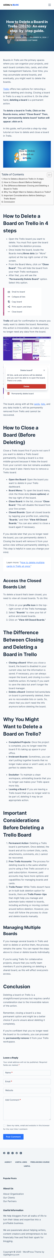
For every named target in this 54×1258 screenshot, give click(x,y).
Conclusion (9, 202)
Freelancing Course (39, 1162)
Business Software (28, 40)
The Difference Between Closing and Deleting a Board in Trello (26, 187)
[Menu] (49, 5)
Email (8, 1081)
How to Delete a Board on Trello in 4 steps (23, 179)
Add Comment (13, 1100)
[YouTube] (21, 1153)
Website (9, 1090)
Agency (8, 1162)
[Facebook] (4, 1153)
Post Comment (13, 1136)
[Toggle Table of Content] (48, 174)
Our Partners (9, 1201)
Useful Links (21, 1162)
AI (17, 40)
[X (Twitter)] (8, 1153)
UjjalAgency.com (11, 1254)
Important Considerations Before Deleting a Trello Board (24, 197)
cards (37, 404)
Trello (6, 89)
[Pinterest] (17, 1153)
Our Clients (9, 1197)
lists (43, 404)
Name (8, 1072)
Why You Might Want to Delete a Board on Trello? (27, 192)
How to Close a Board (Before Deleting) (22, 182)
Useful (27, 1166)
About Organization (13, 1193)
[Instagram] (12, 1153)
